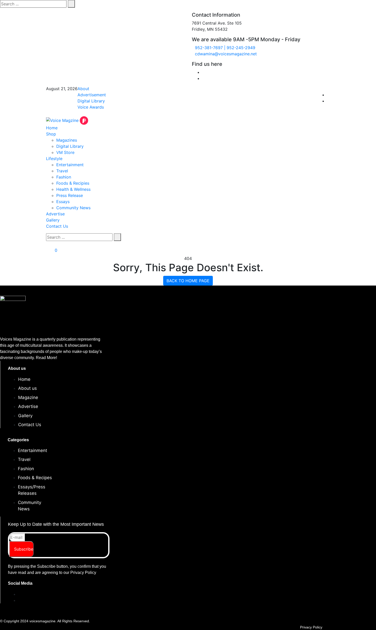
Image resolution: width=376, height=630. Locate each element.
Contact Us (57, 226)
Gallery (53, 220)
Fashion (63, 177)
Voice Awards (91, 107)
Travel (62, 170)
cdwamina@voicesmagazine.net (226, 53)
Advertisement (92, 94)
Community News (73, 207)
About (83, 88)
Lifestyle (54, 158)
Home (52, 127)
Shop (51, 133)
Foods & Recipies (72, 183)
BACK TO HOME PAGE (188, 280)
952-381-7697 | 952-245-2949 (225, 47)
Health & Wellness (73, 189)
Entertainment (70, 164)
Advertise (55, 213)
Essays (63, 201)
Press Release (69, 195)
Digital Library (91, 100)
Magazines (66, 140)
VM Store (65, 152)
